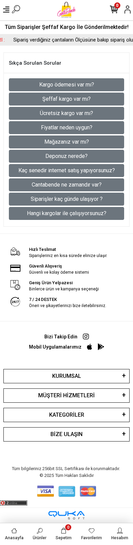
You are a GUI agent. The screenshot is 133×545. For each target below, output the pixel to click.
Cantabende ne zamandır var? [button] (67, 184)
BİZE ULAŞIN (66, 434)
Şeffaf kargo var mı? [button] (66, 99)
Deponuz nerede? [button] (66, 156)
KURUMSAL (66, 376)
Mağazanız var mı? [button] (66, 142)
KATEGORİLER (66, 415)
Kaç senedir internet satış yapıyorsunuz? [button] (66, 170)
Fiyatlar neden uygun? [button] (66, 127)
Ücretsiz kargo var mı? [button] (66, 113)
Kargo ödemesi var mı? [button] (66, 84)
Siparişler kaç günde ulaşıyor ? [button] (67, 199)
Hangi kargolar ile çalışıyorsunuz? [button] (66, 213)
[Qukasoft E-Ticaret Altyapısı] (66, 515)
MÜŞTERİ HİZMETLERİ (66, 395)
